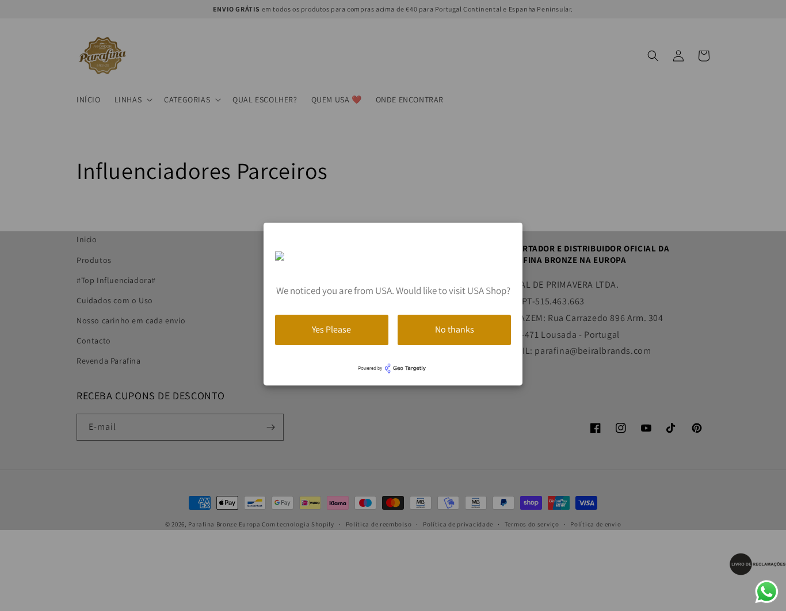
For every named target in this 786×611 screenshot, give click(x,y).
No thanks (454, 329)
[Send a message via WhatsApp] (766, 591)
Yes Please (331, 329)
